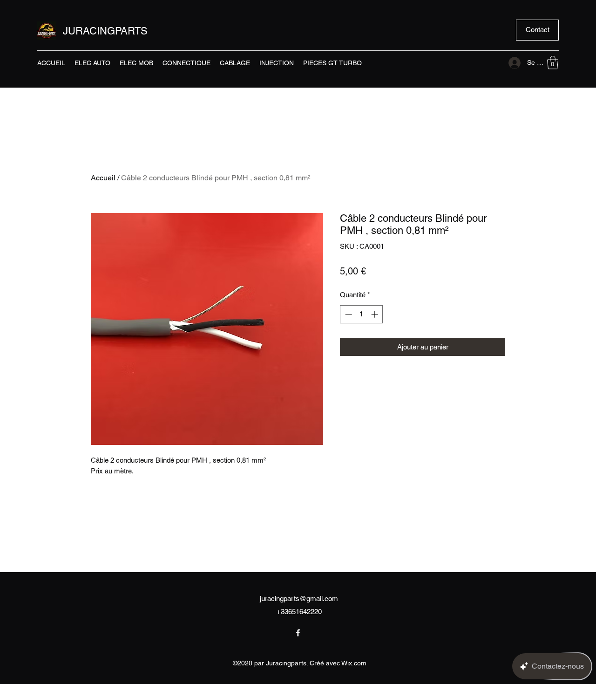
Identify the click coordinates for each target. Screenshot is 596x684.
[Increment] (375, 314)
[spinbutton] (361, 314)
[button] (537, 30)
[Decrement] (347, 314)
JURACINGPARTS (105, 31)
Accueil (103, 177)
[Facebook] (298, 632)
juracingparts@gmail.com (299, 598)
